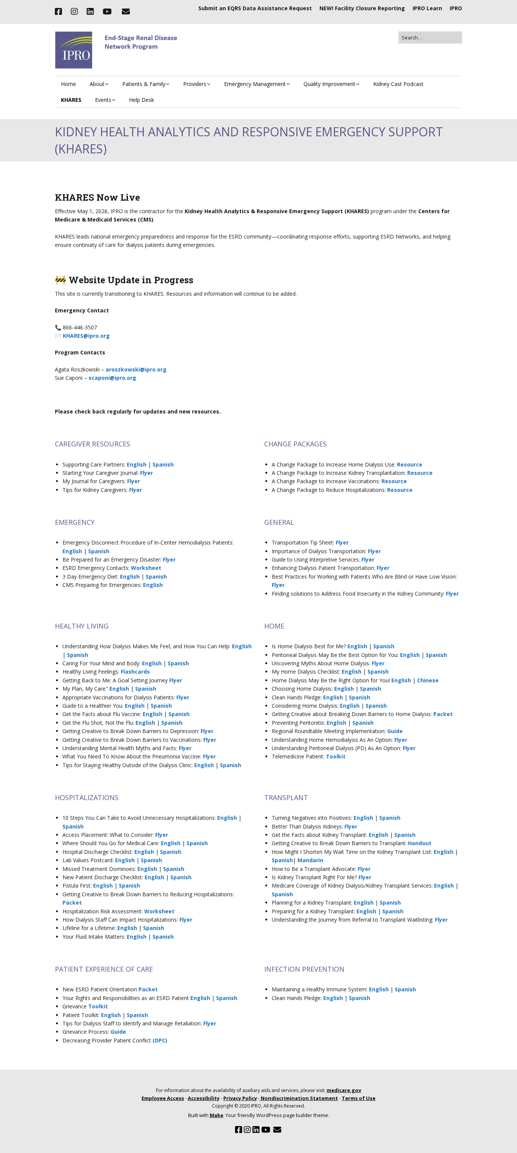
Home (68, 83)
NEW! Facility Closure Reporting (362, 8)
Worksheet (146, 567)
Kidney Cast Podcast (398, 83)
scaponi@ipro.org (112, 377)
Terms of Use (358, 1098)
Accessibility (204, 1098)
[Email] (125, 11)
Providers (194, 83)
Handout (419, 843)
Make (216, 1115)
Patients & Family (143, 83)
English (136, 464)
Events (103, 99)
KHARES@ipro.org (86, 335)
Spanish (163, 464)
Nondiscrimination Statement (299, 1098)
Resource (409, 464)
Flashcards (135, 671)
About (97, 83)
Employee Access (163, 1098)
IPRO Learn (427, 8)
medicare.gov (344, 1090)
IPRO (456, 8)
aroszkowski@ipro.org (136, 369)
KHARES (71, 99)
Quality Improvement (329, 83)
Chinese (428, 680)
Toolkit (336, 756)
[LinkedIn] (90, 11)
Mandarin (310, 860)
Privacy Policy (240, 1098)
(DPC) (160, 1040)
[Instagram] (74, 11)
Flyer (146, 472)
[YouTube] (107, 11)
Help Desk (141, 99)
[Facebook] (60, 11)
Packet (443, 714)
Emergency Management (255, 83)
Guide (395, 731)
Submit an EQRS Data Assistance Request (255, 8)
